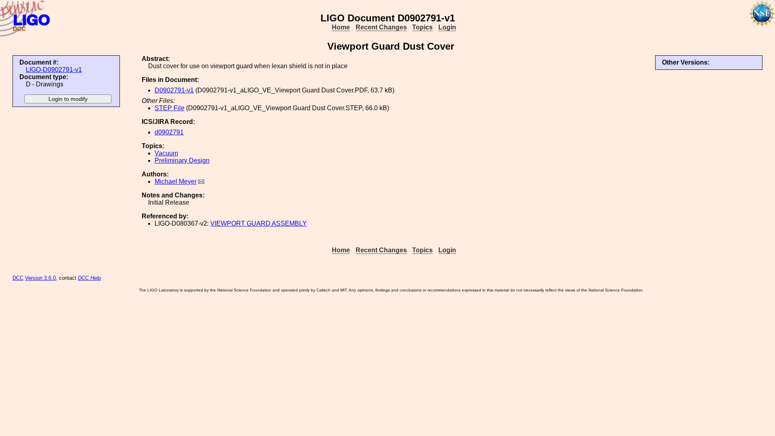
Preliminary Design (182, 160)
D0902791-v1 (174, 90)
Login (447, 27)
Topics (422, 27)
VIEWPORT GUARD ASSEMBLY (258, 223)
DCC (18, 278)
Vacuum (166, 153)
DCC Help (89, 278)
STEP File (169, 108)
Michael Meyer (176, 181)
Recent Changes (381, 27)
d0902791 (169, 132)
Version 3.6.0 (40, 278)
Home (341, 27)
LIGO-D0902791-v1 (54, 69)
